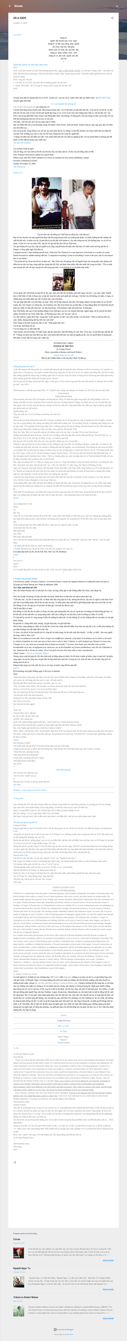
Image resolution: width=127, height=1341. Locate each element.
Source (16, 498)
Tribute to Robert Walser (25, 1297)
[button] (112, 18)
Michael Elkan (69, 1334)
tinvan (18, 6)
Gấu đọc (22, 143)
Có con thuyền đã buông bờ (63, 104)
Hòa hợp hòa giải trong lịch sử (25, 822)
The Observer (19, 166)
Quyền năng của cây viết (63, 355)
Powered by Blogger (65, 1329)
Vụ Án (15, 1048)
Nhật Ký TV (18, 173)
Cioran (16, 1239)
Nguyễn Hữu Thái (20, 855)
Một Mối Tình (104, 98)
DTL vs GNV (63, 1026)
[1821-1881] (30, 790)
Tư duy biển (18, 798)
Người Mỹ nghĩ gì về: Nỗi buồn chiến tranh (30, 65)
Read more (108, 1260)
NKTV (16, 668)
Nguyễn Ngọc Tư (21, 1268)
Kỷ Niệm (63, 1031)
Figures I (63, 1040)
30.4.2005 (17, 35)
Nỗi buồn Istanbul (63, 770)
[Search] (117, 7)
